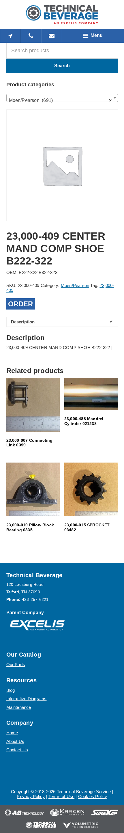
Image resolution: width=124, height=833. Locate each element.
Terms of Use (61, 796)
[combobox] (62, 98)
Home (12, 732)
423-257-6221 (35, 599)
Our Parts (15, 664)
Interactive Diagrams (26, 698)
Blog (10, 690)
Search (62, 65)
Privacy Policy (31, 796)
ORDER (20, 304)
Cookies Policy (92, 796)
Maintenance (18, 707)
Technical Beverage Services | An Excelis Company (62, 14)
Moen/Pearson (75, 285)
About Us (15, 741)
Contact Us (17, 749)
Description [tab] (23, 321)
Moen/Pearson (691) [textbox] (60, 100)
